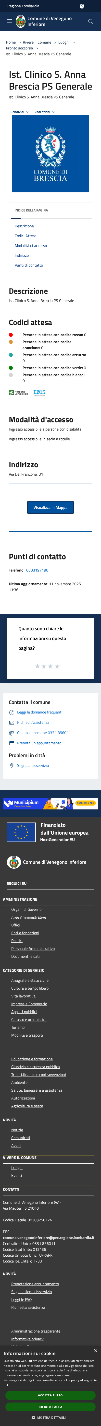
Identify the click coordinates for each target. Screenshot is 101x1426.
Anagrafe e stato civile (30, 980)
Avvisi (16, 1145)
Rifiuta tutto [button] (50, 1407)
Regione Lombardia (23, 6)
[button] (50, 1417)
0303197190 (37, 570)
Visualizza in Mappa (50, 507)
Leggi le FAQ (21, 1299)
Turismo (18, 1027)
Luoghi (64, 42)
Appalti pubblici (24, 1012)
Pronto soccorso (19, 48)
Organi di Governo (26, 909)
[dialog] (50, 1386)
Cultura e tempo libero (30, 988)
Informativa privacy (27, 1339)
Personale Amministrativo (33, 948)
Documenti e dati (25, 956)
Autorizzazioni (23, 1098)
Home (11, 42)
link (6, 1385)
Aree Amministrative (28, 917)
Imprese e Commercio (29, 1004)
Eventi (16, 1175)
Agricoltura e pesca (27, 1106)
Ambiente (19, 1082)
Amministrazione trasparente (35, 1331)
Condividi (18, 112)
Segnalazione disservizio (31, 1292)
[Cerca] (91, 21)
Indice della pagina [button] (31, 210)
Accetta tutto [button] (50, 1395)
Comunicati (20, 1138)
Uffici (15, 925)
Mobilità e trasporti (27, 1035)
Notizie (17, 1130)
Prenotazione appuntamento (35, 1284)
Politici (17, 941)
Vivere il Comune (37, 42)
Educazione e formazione (32, 1059)
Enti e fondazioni (25, 933)
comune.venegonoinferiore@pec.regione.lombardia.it (48, 1237)
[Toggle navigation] (10, 21)
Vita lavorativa (23, 996)
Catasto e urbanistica (29, 1019)
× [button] (95, 1351)
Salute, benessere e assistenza (36, 1090)
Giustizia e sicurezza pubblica (35, 1067)
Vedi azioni (43, 112)
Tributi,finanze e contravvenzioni (38, 1074)
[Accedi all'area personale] (82, 6)
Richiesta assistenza (28, 1307)
